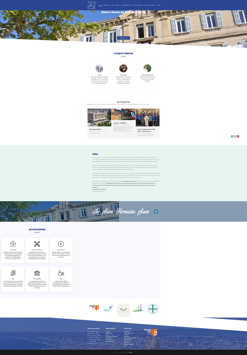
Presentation (106, 5)
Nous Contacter (110, 341)
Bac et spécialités (128, 333)
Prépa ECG (117, 5)
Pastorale (13, 250)
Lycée (112, 5)
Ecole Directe (61, 250)
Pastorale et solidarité (136, 5)
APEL (61, 279)
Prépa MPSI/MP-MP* (125, 5)
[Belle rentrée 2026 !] (99, 117)
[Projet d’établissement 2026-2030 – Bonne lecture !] (148, 117)
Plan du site (127, 343)
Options (126, 334)
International (146, 5)
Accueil (100, 5)
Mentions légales (128, 344)
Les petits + (127, 336)
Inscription (152, 5)
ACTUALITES (123, 102)
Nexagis (130, 352)
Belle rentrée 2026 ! (95, 129)
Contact (158, 5)
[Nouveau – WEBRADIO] (123, 114)
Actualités (126, 331)
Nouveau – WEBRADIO (120, 123)
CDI (13, 279)
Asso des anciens (37, 250)
